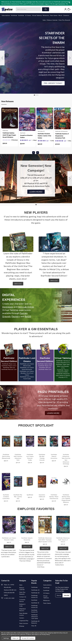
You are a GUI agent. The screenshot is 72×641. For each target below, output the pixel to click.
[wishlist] (14, 119)
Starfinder (21, 15)
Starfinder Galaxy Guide (45, 364)
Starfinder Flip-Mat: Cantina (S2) (18, 496)
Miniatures (46, 15)
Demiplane (7, 307)
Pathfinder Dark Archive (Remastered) (6, 456)
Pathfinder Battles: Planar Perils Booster (54, 496)
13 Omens (28, 15)
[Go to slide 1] (34, 95)
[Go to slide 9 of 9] (33, 152)
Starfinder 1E (35, 603)
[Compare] (11, 119)
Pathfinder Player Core (9, 364)
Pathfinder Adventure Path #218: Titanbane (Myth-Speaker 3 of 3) (45, 539)
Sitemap (21, 626)
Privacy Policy (45, 634)
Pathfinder (14, 15)
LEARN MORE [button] (53, 413)
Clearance (66, 15)
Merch (60, 15)
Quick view (7, 119)
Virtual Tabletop (37, 15)
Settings (6, 638)
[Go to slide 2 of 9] (37, 152)
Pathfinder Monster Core (9, 369)
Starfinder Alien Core (45, 369)
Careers (21, 618)
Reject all (15, 638)
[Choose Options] (22, 119)
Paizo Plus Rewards (64, 20)
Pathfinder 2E (35, 593)
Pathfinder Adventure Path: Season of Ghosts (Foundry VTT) (63, 375)
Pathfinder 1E (35, 590)
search (45, 9)
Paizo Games (54, 15)
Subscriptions (6, 15)
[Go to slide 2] (69, 58)
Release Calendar (52, 20)
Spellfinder (30, 495)
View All (33, 625)
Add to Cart (18, 283)
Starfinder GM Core (45, 367)
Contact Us (22, 597)
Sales (44, 20)
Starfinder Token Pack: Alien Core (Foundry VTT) (63, 366)
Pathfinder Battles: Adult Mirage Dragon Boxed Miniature (9, 135)
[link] (10, 140)
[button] (53, 83)
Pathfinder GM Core (9, 367)
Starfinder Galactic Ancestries (54, 456)
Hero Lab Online (26, 307)
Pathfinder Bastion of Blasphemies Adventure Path (62, 136)
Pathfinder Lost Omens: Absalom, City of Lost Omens (27, 373)
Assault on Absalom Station (26, 136)
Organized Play (23, 620)
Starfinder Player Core (45, 365)
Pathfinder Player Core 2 (9, 365)
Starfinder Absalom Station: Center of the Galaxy (44, 136)
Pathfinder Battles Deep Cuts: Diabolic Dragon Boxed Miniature (66, 498)
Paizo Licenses (23, 623)
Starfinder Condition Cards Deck (6, 496)
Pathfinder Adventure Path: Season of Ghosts (63, 539)
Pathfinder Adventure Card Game (34, 616)
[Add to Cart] (4, 119)
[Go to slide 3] (2, 58)
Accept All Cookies (28, 638)
